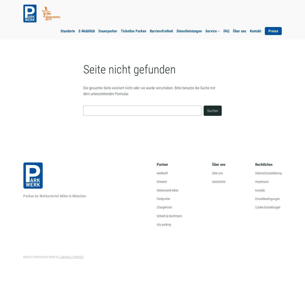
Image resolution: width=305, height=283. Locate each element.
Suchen (212, 110)
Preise (273, 31)
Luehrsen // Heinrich (71, 257)
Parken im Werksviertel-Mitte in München (54, 196)
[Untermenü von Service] (219, 31)
